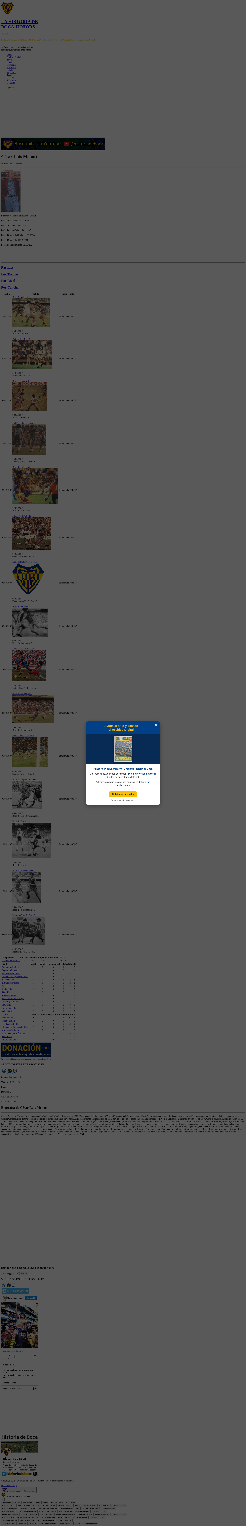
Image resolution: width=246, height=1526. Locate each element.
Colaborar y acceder (123, 794)
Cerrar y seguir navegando (123, 800)
